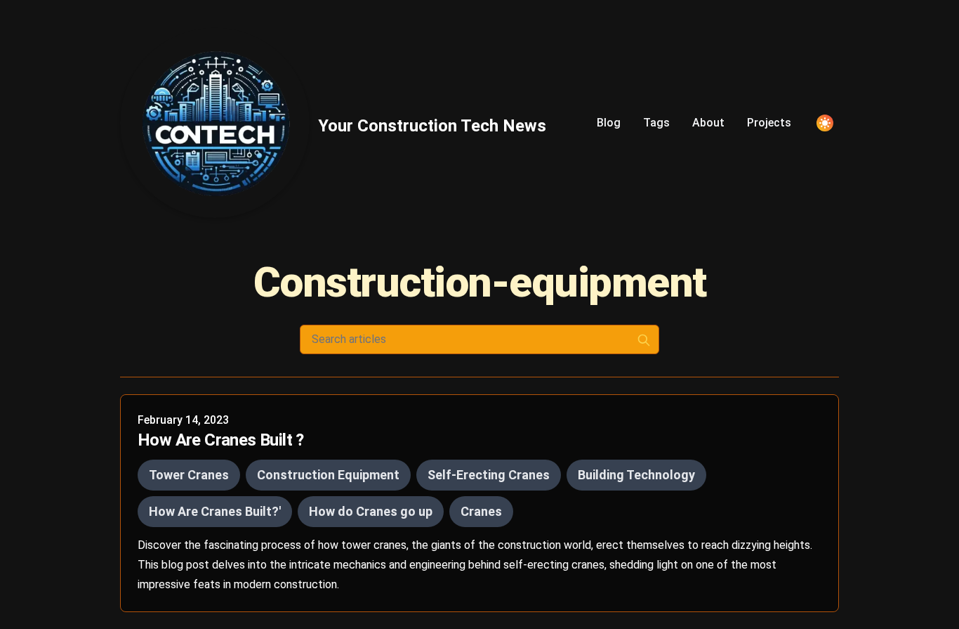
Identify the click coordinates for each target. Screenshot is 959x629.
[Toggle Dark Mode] (825, 123)
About (708, 122)
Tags (656, 122)
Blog (609, 122)
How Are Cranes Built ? (221, 440)
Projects (769, 122)
